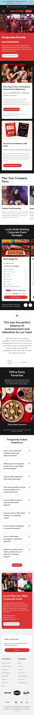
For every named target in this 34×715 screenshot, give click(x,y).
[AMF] (17, 693)
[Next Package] (30, 305)
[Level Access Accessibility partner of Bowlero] (7, 702)
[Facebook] (16, 702)
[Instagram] (21, 702)
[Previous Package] (26, 305)
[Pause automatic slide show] (10, 362)
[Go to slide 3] (24, 362)
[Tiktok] (27, 702)
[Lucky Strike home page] (17, 11)
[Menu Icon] (3, 11)
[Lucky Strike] (7, 693)
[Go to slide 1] (15, 362)
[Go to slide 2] (19, 362)
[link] (28, 11)
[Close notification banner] (30, 2)
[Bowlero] (26, 693)
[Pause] (31, 29)
